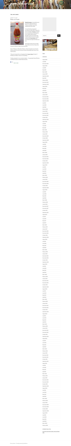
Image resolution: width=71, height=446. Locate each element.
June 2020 (44, 146)
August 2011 (45, 363)
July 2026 (44, 61)
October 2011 (45, 359)
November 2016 (45, 233)
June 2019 (44, 169)
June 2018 (44, 193)
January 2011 (45, 377)
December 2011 (45, 355)
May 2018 (44, 195)
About (44, 53)
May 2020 (44, 148)
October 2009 (45, 408)
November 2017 (45, 208)
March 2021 (45, 129)
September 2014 (46, 286)
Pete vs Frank (14, 19)
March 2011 (45, 373)
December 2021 (45, 113)
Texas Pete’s (32, 38)
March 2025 (45, 71)
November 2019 (45, 158)
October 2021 (45, 117)
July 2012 (44, 340)
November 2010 (45, 381)
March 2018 (45, 200)
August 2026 (45, 59)
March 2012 (45, 348)
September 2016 (46, 237)
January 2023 (45, 94)
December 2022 (45, 96)
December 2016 (45, 231)
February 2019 (45, 177)
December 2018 (45, 181)
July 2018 (44, 191)
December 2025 (45, 63)
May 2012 (44, 344)
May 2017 (44, 220)
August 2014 (45, 288)
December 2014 (45, 280)
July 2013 (44, 315)
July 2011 (44, 365)
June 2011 (44, 367)
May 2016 (44, 245)
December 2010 (45, 379)
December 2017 (45, 206)
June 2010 (44, 392)
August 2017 (45, 214)
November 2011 (45, 357)
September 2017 (46, 212)
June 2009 (44, 417)
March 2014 (45, 299)
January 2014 (45, 303)
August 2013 (45, 313)
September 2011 (45, 361)
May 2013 (44, 319)
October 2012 (45, 334)
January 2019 (45, 179)
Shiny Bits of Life (21, 4)
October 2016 (45, 235)
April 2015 (44, 272)
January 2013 (45, 328)
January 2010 (45, 402)
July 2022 (44, 102)
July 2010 (44, 390)
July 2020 (44, 144)
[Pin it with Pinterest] (14, 62)
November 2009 (46, 406)
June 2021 (44, 125)
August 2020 (45, 142)
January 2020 (45, 154)
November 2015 (45, 257)
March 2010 (45, 398)
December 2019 (45, 156)
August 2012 (45, 338)
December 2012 (45, 330)
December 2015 (45, 255)
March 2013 (45, 324)
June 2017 (44, 218)
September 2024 (46, 76)
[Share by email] (17, 62)
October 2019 (45, 160)
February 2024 (45, 80)
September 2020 (46, 140)
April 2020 (44, 150)
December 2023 (45, 82)
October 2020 (45, 138)
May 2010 (44, 394)
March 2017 (45, 224)
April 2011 (44, 371)
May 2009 (44, 419)
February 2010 (45, 400)
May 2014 (44, 295)
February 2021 (45, 131)
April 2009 (44, 421)
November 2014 (45, 282)
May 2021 (44, 127)
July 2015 (44, 266)
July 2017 (44, 216)
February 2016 (45, 251)
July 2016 (44, 241)
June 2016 (44, 243)
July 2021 (44, 123)
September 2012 (46, 336)
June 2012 (44, 342)
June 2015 (44, 268)
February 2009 (45, 425)
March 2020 (45, 152)
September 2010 (46, 386)
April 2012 (44, 346)
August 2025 (45, 65)
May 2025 (44, 69)
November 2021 (45, 115)
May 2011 (44, 369)
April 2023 (44, 90)
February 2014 (45, 301)
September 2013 (46, 311)
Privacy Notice (12, 443)
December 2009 (46, 404)
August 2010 (45, 388)
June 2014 (44, 293)
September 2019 (46, 162)
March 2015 (45, 274)
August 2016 (45, 239)
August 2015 (45, 264)
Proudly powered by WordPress (21, 443)
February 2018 (45, 202)
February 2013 (45, 326)
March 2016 (45, 249)
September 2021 (46, 119)
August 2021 (45, 121)
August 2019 (45, 164)
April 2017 (44, 222)
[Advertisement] (49, 24)
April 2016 (44, 247)
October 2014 (45, 284)
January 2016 (45, 253)
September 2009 (46, 410)
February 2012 (45, 350)
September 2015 (46, 262)
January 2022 (45, 111)
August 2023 (45, 86)
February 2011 (45, 375)
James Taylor (30, 54)
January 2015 (45, 278)
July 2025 (44, 67)
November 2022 (45, 98)
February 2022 (45, 109)
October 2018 (45, 185)
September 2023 (46, 84)
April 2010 (44, 396)
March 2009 (45, 423)
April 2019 (44, 173)
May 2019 (44, 171)
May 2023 (44, 88)
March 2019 (45, 175)
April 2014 (44, 297)
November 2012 (45, 332)
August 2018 (45, 189)
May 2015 (44, 270)
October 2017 (45, 210)
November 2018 (45, 183)
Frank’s (33, 31)
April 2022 (44, 107)
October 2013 (45, 309)
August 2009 (45, 412)
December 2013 (45, 305)
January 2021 (45, 133)
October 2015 (45, 260)
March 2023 (45, 92)
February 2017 (45, 226)
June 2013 (44, 317)
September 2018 (46, 187)
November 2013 (45, 307)
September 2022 (46, 100)
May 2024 (44, 78)
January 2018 (45, 204)
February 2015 (45, 276)
